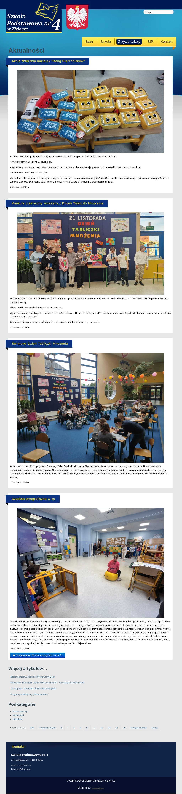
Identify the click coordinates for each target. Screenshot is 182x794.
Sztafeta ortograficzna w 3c (33, 499)
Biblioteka (17, 719)
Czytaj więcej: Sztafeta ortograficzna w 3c (38, 655)
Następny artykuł (138, 727)
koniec (155, 727)
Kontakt (166, 42)
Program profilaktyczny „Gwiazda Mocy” (29, 694)
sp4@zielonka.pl (23, 769)
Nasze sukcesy (20, 711)
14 (117, 727)
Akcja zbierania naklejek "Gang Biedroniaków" (48, 61)
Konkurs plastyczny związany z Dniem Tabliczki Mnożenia (57, 203)
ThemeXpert (97, 788)
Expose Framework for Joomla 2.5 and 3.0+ (51, 16)
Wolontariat (18, 715)
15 (124, 727)
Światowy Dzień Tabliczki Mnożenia (40, 343)
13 (109, 727)
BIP (150, 42)
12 (102, 727)
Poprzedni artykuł (47, 727)
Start (89, 42)
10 (87, 727)
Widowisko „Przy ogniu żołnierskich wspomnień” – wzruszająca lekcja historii (47, 682)
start (32, 727)
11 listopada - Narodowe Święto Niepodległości (33, 688)
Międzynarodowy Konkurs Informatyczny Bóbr (32, 677)
